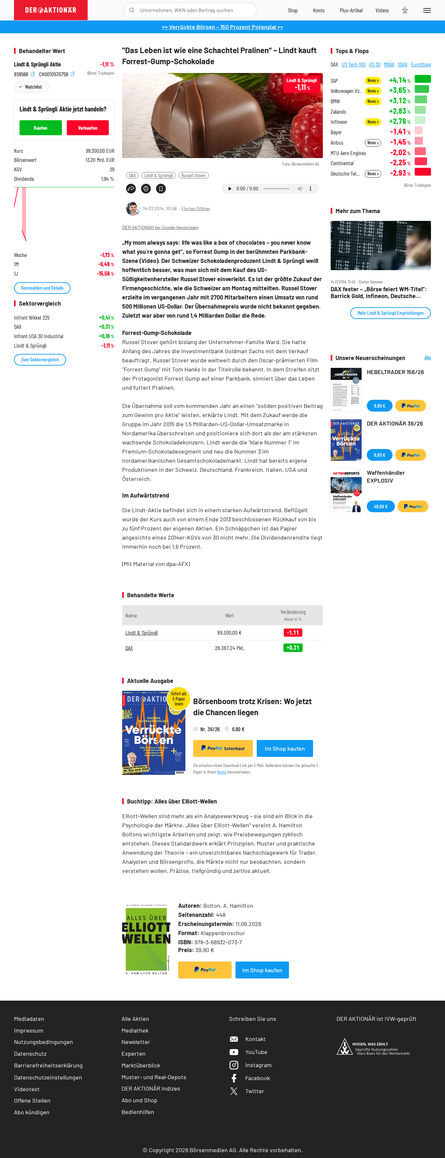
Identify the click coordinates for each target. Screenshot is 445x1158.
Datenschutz (30, 1053)
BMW (335, 101)
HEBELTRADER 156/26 (395, 371)
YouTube (256, 1051)
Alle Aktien (135, 1018)
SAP (334, 80)
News (372, 80)
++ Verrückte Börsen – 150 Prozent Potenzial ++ (222, 26)
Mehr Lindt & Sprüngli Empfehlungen (390, 313)
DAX (132, 175)
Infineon (339, 121)
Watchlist (33, 86)
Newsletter (136, 1041)
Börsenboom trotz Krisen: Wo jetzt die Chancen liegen (252, 706)
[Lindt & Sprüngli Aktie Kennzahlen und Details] (64, 215)
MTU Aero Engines (348, 153)
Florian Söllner (195, 208)
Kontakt (255, 1038)
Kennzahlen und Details (42, 287)
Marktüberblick (141, 1065)
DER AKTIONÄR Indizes (151, 1088)
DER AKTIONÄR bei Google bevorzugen (160, 227)
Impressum (28, 1030)
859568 (22, 73)
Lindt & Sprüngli (158, 175)
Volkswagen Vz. (346, 90)
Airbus (337, 142)
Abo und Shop (139, 1100)
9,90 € (379, 405)
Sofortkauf (234, 748)
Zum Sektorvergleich (40, 359)
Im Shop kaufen (285, 748)
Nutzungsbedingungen (43, 1041)
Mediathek (135, 1030)
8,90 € (379, 455)
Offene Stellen (32, 1100)
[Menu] (426, 10)
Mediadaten (29, 1018)
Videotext (27, 1089)
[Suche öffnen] (132, 10)
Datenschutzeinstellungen (48, 1077)
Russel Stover (193, 175)
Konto (221, 771)
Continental (342, 163)
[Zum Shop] (292, 10)
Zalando (338, 111)
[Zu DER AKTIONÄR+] (351, 10)
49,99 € (381, 506)
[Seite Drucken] (146, 189)
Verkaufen (87, 127)
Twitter (254, 1090)
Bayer (336, 132)
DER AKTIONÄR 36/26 (395, 423)
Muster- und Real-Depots (154, 1076)
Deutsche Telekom (346, 173)
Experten (134, 1053)
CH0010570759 (54, 73)
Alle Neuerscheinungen (420, 358)
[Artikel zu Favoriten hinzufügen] (161, 189)
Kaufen (40, 127)
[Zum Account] (318, 10)
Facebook (257, 1077)
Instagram (258, 1064)
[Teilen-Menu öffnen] (131, 189)
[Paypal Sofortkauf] (205, 970)
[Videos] (382, 10)
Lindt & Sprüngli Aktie (37, 64)
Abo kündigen (32, 1112)
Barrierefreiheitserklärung (48, 1065)
